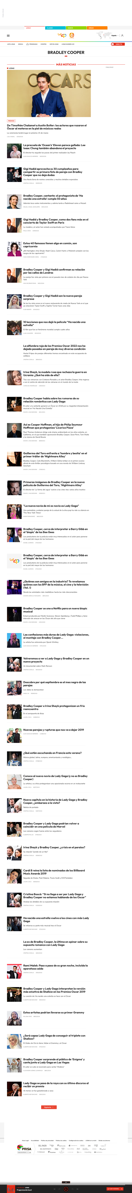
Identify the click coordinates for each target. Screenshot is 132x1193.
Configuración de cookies (76, 1140)
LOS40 (28, 28)
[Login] (122, 35)
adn (95, 1145)
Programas (33, 44)
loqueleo (88, 1151)
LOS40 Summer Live (68, 44)
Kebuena (101, 1148)
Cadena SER (82, 1145)
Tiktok (57, 1118)
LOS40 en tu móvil (91, 1140)
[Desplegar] (66, 1182)
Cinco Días (70, 1148)
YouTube (62, 1118)
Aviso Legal (25, 1140)
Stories (78, 1118)
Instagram (53, 1118)
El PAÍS (42, 1145)
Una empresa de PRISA (24, 1147)
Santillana (62, 1145)
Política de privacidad (47, 1140)
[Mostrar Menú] (9, 35)
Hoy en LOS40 (54, 44)
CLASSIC (50, 28)
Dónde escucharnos (104, 1140)
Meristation (98, 1151)
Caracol (102, 1145)
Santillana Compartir (73, 1145)
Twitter (66, 1118)
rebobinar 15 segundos (59, 1189)
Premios (11, 121)
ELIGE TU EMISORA (114, 1188)
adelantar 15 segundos (72, 1189)
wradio (62, 1148)
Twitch (74, 1118)
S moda (79, 1151)
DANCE (70, 28)
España (114, 35)
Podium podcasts (61, 1151)
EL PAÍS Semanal (85, 1148)
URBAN (91, 28)
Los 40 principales (52, 1145)
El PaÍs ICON (70, 1151)
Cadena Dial (78, 1148)
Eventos (43, 44)
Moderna (51, 1151)
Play (66, 1189)
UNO (56, 1148)
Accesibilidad (35, 1140)
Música (20, 44)
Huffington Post (45, 1148)
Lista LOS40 (11, 44)
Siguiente (47, 1107)
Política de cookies (61, 1140)
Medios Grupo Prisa (24, 1152)
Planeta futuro (93, 1148)
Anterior (54, 1189)
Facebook (70, 1118)
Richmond (41, 1151)
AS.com (88, 1145)
